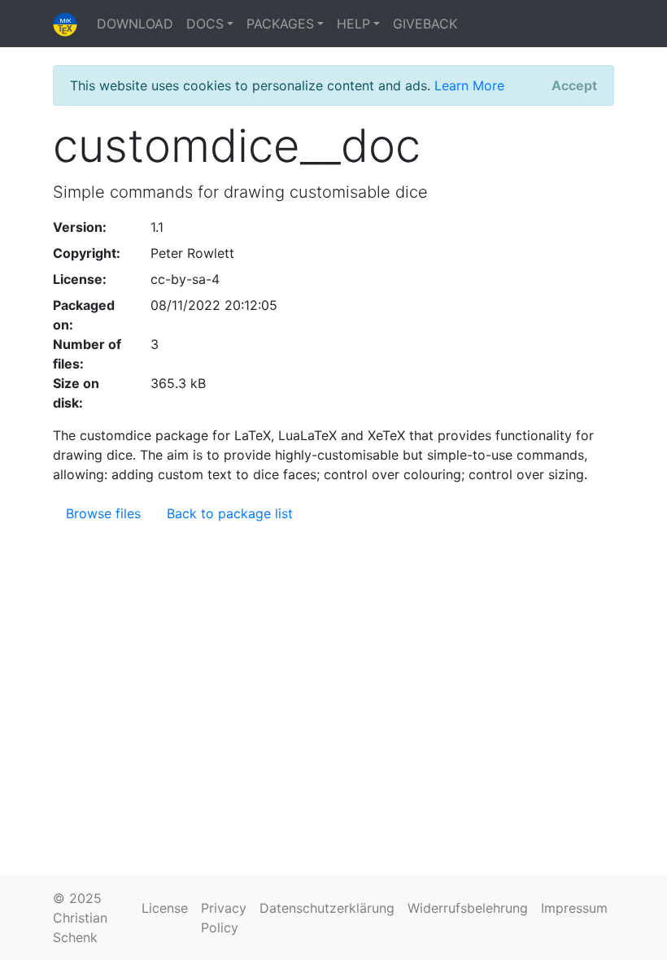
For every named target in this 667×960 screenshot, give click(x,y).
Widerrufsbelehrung (468, 908)
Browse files (103, 513)
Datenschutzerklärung (327, 908)
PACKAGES (280, 23)
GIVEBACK (425, 23)
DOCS (205, 23)
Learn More (469, 85)
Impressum (574, 908)
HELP (353, 23)
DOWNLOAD (135, 23)
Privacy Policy (223, 918)
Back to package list (230, 513)
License (165, 908)
